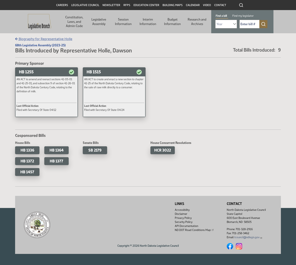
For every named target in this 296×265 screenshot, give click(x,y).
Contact (220, 5)
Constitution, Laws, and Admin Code (74, 21)
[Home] (39, 22)
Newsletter (111, 5)
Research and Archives (197, 22)
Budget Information (172, 22)
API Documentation (186, 226)
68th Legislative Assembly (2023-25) (40, 45)
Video (207, 5)
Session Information (123, 22)
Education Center (146, 5)
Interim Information (148, 22)
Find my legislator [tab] (243, 16)
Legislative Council (85, 5)
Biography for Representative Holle (45, 39)
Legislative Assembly (98, 22)
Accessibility (182, 210)
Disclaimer (181, 214)
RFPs (126, 5)
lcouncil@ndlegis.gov (247, 237)
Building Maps (172, 5)
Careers (62, 5)
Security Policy (184, 222)
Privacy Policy (183, 218)
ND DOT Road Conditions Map (193, 230)
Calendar (193, 5)
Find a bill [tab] (221, 16)
